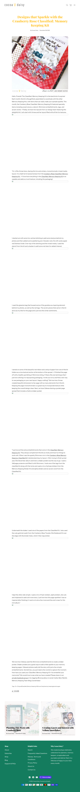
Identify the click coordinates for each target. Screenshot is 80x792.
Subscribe (8, 753)
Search (30, 750)
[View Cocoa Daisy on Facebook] (33, 777)
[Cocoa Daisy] (14, 5)
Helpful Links (32, 746)
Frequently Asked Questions (37, 753)
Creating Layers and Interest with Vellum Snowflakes (58, 729)
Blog (6, 760)
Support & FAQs (10, 764)
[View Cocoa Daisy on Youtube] (37, 777)
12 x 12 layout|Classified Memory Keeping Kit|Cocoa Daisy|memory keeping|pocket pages (37, 686)
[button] (67, 5)
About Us (31, 766)
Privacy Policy (32, 763)
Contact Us (31, 770)
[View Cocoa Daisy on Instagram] (29, 777)
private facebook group (20, 678)
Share (16, 691)
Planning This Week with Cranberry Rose (18, 729)
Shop (6, 746)
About (7, 750)
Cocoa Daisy (36, 781)
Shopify (48, 781)
